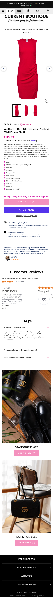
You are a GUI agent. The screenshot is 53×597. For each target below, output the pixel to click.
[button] (44, 278)
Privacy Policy (38, 596)
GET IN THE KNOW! (26, 584)
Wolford (7, 124)
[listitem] (20, 297)
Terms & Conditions (17, 596)
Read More (19, 305)
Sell (19, 11)
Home (8, 30)
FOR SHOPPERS (26, 559)
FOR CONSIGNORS (26, 567)
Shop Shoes (25, 453)
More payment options (26, 216)
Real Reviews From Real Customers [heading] (20, 278)
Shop (10, 11)
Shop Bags (25, 543)
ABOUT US (26, 576)
